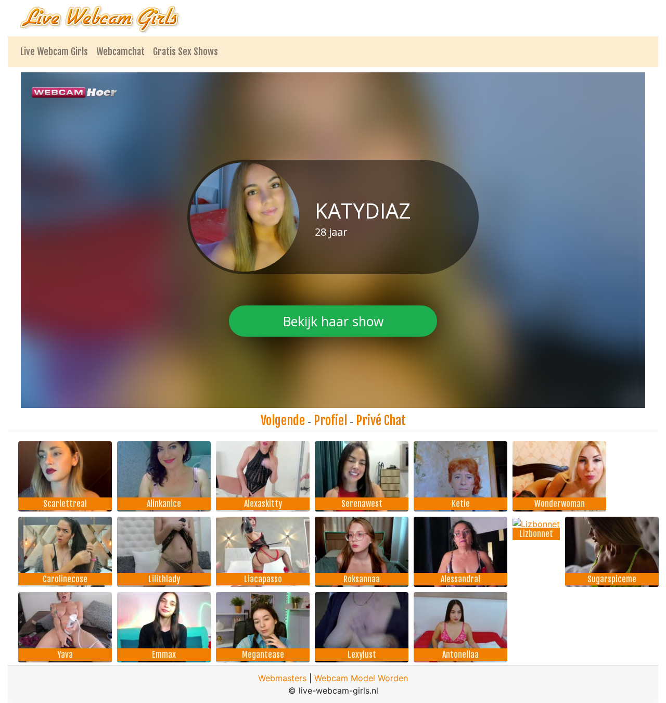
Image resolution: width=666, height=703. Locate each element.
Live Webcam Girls (54, 51)
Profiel (330, 420)
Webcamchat (120, 51)
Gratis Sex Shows (185, 51)
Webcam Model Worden (361, 678)
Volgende (283, 420)
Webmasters (282, 678)
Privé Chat (381, 420)
